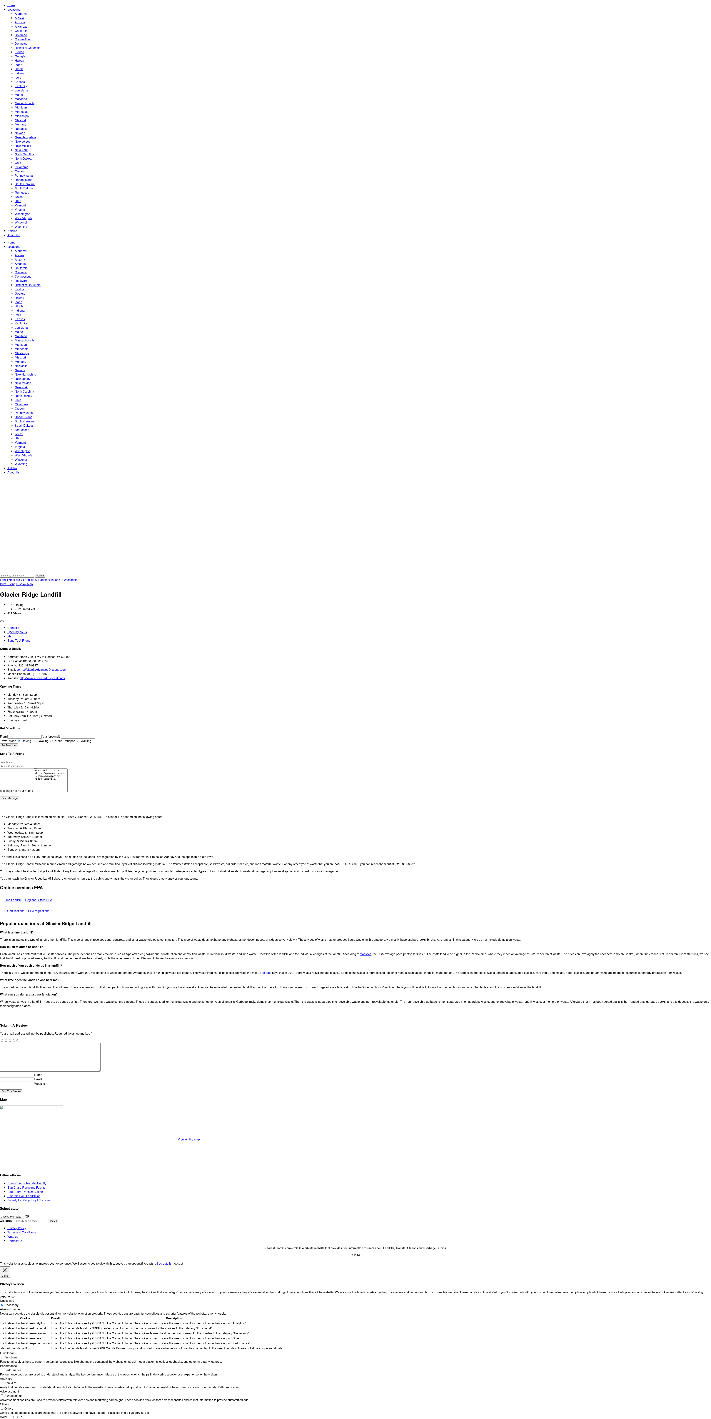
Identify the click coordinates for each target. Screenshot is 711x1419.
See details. (164, 1263)
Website (39, 1083)
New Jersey (22, 141)
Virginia (20, 209)
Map (10, 636)
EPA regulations (38, 911)
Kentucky (21, 86)
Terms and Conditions (21, 1232)
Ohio (18, 163)
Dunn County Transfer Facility (26, 1183)
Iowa (18, 77)
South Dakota (24, 188)
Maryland (21, 99)
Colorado (21, 35)
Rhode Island (23, 180)
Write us (12, 1236)
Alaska (19, 18)
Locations (13, 9)
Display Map (24, 584)
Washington (22, 214)
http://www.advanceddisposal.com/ (42, 678)
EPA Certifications (12, 911)
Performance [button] (8, 1366)
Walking (85, 741)
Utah (18, 201)
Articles (12, 231)
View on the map (189, 1139)
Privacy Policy (16, 1228)
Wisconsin (22, 222)
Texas (19, 197)
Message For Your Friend (16, 790)
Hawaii (19, 60)
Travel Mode (8, 741)
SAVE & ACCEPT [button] (12, 1417)
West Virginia (23, 218)
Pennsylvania (24, 175)
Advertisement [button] (9, 1391)
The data (265, 973)
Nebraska (21, 128)
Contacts (13, 628)
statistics (365, 954)
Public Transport (64, 741)
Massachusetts (24, 103)
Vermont (20, 205)
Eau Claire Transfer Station (25, 1192)
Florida (19, 52)
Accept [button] (178, 1263)
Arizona (20, 22)
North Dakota (23, 158)
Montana (20, 124)
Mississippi (22, 116)
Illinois (19, 69)
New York (21, 150)
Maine (19, 94)
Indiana (20, 73)
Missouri (20, 120)
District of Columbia (28, 48)
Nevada (20, 133)
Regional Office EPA (38, 900)
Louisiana (21, 90)
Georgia (20, 56)
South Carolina (25, 184)
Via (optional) (51, 736)
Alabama (21, 13)
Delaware (21, 43)
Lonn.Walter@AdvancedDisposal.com (41, 669)
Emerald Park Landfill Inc (23, 1196)
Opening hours (17, 632)
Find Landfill (12, 900)
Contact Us (14, 1241)
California (21, 31)
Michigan (21, 107)
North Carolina (24, 154)
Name (38, 1075)
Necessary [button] (7, 1300)
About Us (13, 235)
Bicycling (42, 741)
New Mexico (23, 146)
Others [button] (4, 1404)
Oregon (20, 171)
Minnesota (22, 111)
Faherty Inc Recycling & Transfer (28, 1200)
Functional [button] (7, 1353)
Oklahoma (21, 167)
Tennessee (22, 192)
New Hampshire (25, 137)
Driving (26, 741)
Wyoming (21, 226)
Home (11, 5)
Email (38, 1079)
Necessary (11, 1305)
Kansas (20, 82)
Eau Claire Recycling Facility (26, 1187)
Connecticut (23, 39)
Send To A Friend (18, 640)
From (3, 736)
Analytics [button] (6, 1378)
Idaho (18, 65)
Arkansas (21, 26)
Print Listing (8, 584)
